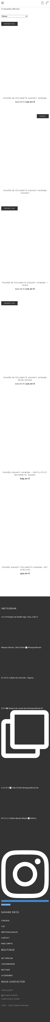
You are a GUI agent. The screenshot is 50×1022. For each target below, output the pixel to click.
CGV (3, 926)
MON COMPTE (7, 944)
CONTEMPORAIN (8, 964)
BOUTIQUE (5, 970)
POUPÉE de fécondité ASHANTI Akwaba (25, 98)
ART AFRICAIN (7, 958)
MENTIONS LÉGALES (9, 932)
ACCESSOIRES (6, 976)
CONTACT (5, 938)
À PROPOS (5, 921)
